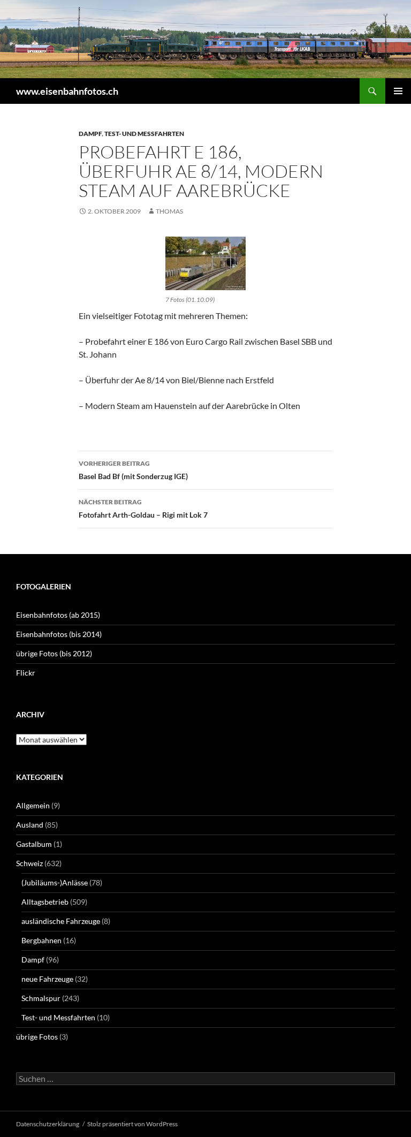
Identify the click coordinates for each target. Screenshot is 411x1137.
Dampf (90, 134)
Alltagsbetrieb (44, 901)
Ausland (29, 824)
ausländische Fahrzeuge (60, 921)
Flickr (25, 672)
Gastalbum (34, 843)
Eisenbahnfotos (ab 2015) (58, 614)
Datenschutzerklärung (47, 1124)
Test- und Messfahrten (144, 134)
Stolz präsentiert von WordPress (132, 1124)
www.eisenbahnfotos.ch (67, 91)
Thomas (169, 211)
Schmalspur (40, 998)
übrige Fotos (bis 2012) (54, 653)
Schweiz (29, 863)
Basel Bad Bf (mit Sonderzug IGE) (133, 470)
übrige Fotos (37, 1036)
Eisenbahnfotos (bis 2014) (59, 634)
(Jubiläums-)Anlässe (54, 882)
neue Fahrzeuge (47, 978)
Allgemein (33, 805)
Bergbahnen (41, 940)
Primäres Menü (398, 91)
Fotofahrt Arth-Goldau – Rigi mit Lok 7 (143, 508)
